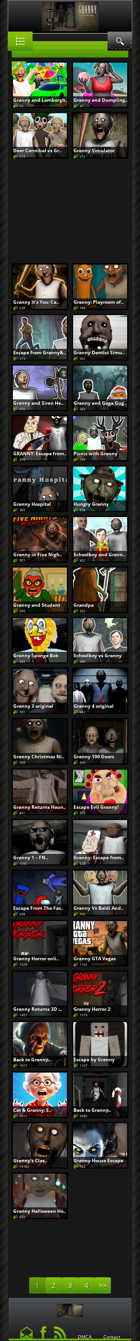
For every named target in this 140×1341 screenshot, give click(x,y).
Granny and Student (36, 605)
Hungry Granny (91, 504)
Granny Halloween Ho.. (39, 1211)
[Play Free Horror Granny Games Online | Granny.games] (70, 1308)
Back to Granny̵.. (32, 1059)
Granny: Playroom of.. (98, 302)
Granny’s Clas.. (30, 1160)
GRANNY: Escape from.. (39, 453)
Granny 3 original (33, 706)
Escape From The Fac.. (38, 908)
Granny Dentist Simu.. (99, 352)
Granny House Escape (98, 1160)
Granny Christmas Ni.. (38, 756)
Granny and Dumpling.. (101, 100)
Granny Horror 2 (92, 1009)
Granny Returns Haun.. (39, 807)
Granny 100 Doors (94, 756)
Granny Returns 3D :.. (37, 1009)
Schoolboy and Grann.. (99, 554)
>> (103, 1285)
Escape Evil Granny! (96, 807)
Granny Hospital (32, 504)
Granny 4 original (94, 706)
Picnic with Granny (95, 453)
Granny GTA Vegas (95, 958)
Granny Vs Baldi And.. (98, 908)
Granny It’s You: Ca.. (36, 302)
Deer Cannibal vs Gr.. (37, 150)
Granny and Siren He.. (38, 403)
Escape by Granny (94, 1059)
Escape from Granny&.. (39, 352)
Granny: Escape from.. (99, 857)
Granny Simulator (94, 150)
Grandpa (84, 605)
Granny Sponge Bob (36, 655)
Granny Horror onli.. (36, 958)
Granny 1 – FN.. (30, 857)
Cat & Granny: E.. (32, 1110)
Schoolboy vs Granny (98, 655)
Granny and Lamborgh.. (40, 100)
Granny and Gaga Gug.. (100, 403)
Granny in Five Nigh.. (37, 554)
